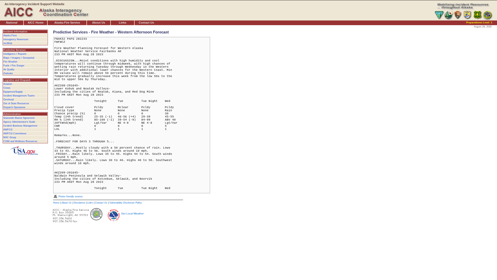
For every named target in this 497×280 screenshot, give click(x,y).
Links (122, 22)
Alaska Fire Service (67, 22)
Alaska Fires (10, 35)
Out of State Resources (16, 103)
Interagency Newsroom (15, 39)
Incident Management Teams (19, 95)
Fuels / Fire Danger (13, 65)
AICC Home (35, 22)
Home (56, 202)
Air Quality (8, 69)
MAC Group (9, 137)
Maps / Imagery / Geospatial (18, 58)
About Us (98, 22)
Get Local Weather (132, 213)
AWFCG (7, 129)
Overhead (8, 99)
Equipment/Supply (13, 91)
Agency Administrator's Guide (19, 122)
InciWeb (7, 43)
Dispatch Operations (14, 107)
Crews (6, 88)
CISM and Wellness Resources (20, 141)
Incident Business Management (20, 125)
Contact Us (146, 22)
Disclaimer (79, 202)
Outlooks (8, 73)
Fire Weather (10, 61)
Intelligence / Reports (14, 54)
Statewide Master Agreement (19, 118)
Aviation (7, 84)
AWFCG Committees (14, 133)
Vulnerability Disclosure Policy (125, 202)
